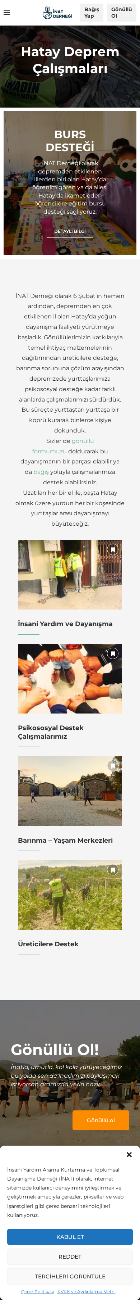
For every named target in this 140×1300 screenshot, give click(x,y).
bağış (41, 471)
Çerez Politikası (37, 1291)
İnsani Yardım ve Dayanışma (65, 624)
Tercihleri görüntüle (70, 1276)
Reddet (70, 1256)
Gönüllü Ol (121, 12)
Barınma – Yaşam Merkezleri (65, 840)
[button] (129, 1154)
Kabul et (70, 1236)
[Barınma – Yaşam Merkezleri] (70, 791)
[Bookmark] (112, 549)
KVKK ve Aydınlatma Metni (86, 1291)
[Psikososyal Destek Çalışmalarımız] (70, 679)
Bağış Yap (91, 12)
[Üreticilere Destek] (70, 895)
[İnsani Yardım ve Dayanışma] (70, 575)
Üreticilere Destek (48, 944)
